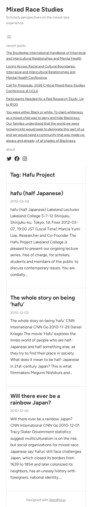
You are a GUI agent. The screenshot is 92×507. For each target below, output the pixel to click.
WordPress (57, 500)
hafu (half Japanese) (36, 193)
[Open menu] (9, 37)
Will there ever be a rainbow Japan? (35, 399)
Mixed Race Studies (34, 9)
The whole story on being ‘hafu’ (42, 301)
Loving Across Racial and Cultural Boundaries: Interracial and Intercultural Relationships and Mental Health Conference (41, 72)
